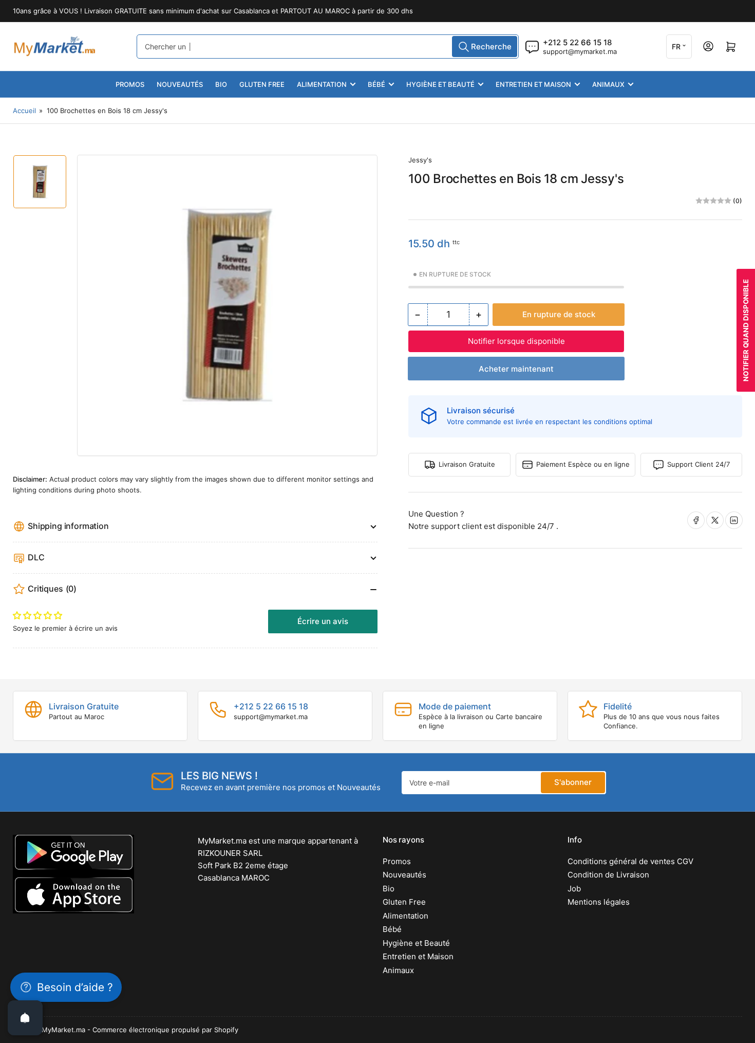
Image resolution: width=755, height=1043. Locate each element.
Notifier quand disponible (746, 330)
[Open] (25, 1017)
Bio (221, 84)
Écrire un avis (322, 621)
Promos (130, 84)
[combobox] (328, 46)
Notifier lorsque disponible (516, 341)
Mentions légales (599, 902)
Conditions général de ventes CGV (630, 861)
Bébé (376, 84)
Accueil (24, 110)
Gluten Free (262, 84)
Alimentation (322, 84)
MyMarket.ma (63, 1030)
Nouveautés (180, 84)
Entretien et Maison (533, 84)
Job (574, 888)
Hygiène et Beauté (440, 84)
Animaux (608, 84)
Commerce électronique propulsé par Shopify (165, 1030)
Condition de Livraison (608, 875)
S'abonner (573, 782)
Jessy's (420, 160)
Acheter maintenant (516, 369)
